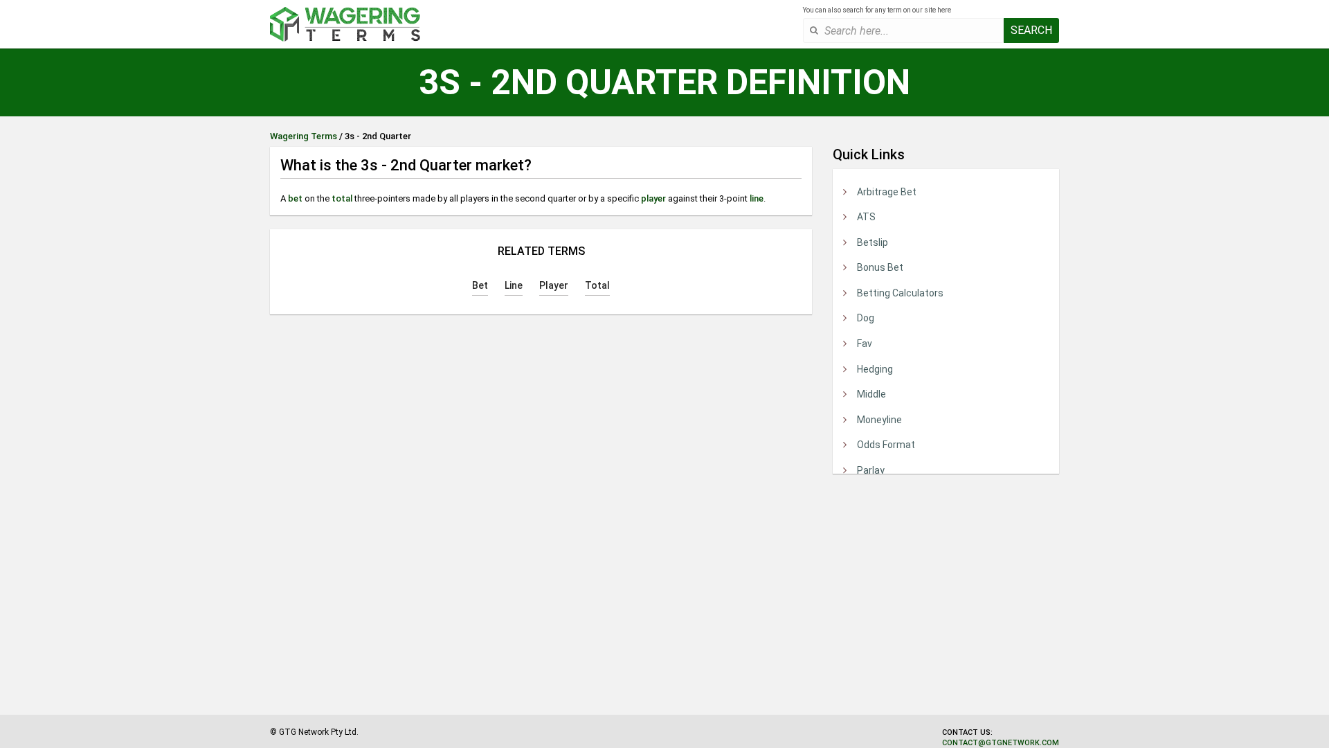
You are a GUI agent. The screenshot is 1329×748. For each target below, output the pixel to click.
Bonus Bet (880, 267)
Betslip (872, 242)
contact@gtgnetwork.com (1000, 742)
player (653, 198)
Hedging (875, 369)
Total (597, 285)
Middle (871, 394)
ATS (866, 216)
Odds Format (886, 444)
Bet (480, 285)
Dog (865, 317)
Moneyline (879, 419)
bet (295, 198)
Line (514, 285)
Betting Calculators (900, 293)
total (342, 198)
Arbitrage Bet (886, 191)
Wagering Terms (303, 136)
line (756, 198)
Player (553, 285)
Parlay (871, 470)
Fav (864, 343)
